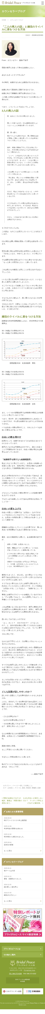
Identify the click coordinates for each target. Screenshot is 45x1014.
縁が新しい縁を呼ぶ (11, 887)
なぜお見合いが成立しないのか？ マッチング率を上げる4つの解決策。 (33, 800)
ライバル (18, 788)
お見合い (11, 788)
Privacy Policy (33, 1003)
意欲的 (28, 788)
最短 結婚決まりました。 (13, 879)
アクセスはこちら (29, 970)
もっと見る (8, 851)
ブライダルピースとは (12, 949)
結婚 (39, 788)
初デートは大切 (9, 871)
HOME (4, 20)
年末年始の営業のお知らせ (13, 828)
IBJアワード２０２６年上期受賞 (15, 820)
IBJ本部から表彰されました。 (14, 837)
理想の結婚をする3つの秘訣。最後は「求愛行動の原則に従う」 (12, 800)
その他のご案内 (9, 955)
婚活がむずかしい (10, 895)
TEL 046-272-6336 (15, 974)
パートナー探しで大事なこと (22, 785)
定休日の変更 (8, 845)
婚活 (23, 788)
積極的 (34, 788)
